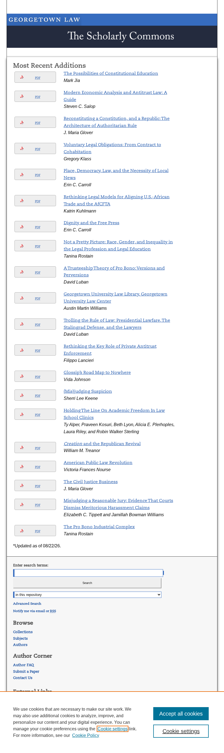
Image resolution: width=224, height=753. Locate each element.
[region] (112, 722)
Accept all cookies (181, 714)
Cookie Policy (85, 735)
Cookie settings (113, 729)
